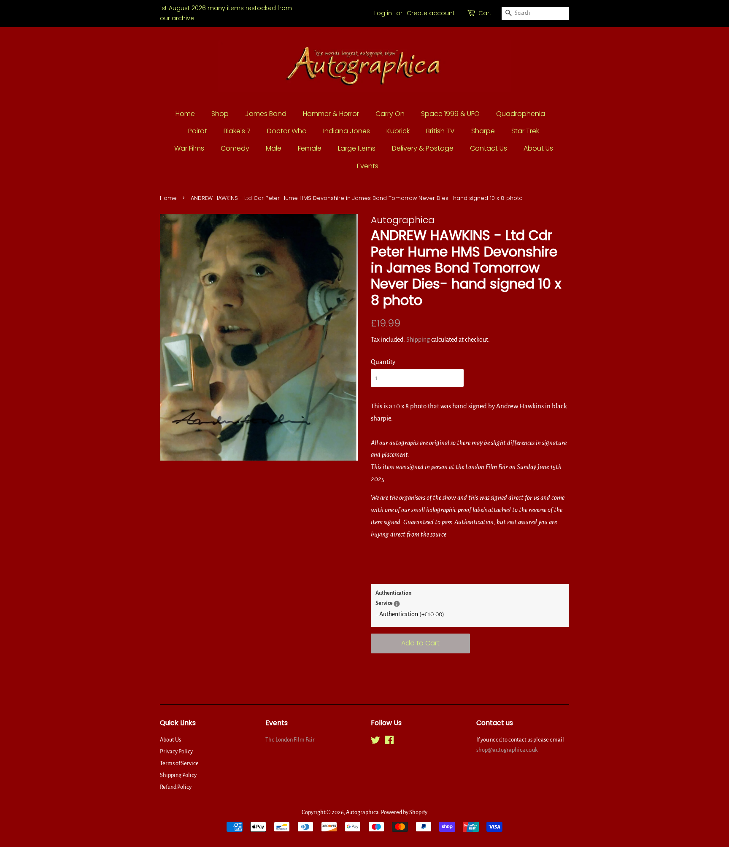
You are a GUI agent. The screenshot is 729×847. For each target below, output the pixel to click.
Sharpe (483, 131)
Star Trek (525, 131)
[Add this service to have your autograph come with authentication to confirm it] (397, 604)
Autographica (362, 812)
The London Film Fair (290, 739)
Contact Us (488, 148)
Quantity (383, 361)
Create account (431, 13)
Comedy (235, 148)
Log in (383, 13)
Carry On (390, 114)
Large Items (356, 148)
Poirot (197, 131)
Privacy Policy (176, 751)
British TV (440, 131)
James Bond (265, 114)
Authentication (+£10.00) (411, 614)
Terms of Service (179, 763)
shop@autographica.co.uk (507, 750)
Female (309, 148)
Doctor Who (287, 131)
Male (273, 148)
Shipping (418, 339)
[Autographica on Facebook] (389, 742)
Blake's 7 (237, 131)
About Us (538, 148)
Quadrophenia (520, 114)
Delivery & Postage (423, 148)
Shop (220, 114)
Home (185, 114)
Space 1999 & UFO (450, 114)
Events (367, 166)
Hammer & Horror (331, 114)
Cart (484, 13)
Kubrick (398, 131)
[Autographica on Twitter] (375, 742)
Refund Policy (176, 787)
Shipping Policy (178, 775)
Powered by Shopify (404, 812)
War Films (189, 148)
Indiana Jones (346, 131)
